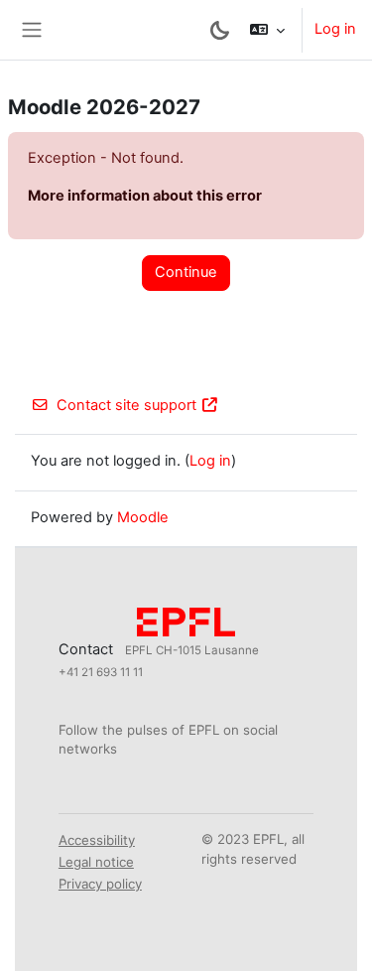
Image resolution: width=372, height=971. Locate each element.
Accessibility (97, 840)
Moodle (143, 517)
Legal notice (96, 862)
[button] (267, 30)
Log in (335, 29)
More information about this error (145, 196)
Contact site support (126, 405)
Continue (186, 272)
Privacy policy (100, 884)
